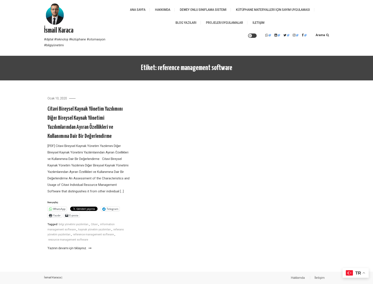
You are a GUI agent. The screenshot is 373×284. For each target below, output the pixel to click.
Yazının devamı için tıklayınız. (67, 248)
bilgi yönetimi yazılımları (73, 224)
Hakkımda (162, 9)
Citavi (94, 224)
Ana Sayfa (137, 9)
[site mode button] (252, 36)
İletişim (258, 22)
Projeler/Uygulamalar (224, 22)
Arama (320, 35)
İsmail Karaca (58, 30)
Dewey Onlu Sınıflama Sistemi (203, 9)
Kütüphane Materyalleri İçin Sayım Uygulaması (273, 9)
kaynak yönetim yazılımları (94, 229)
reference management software (93, 234)
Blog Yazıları (185, 22)
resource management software (68, 239)
